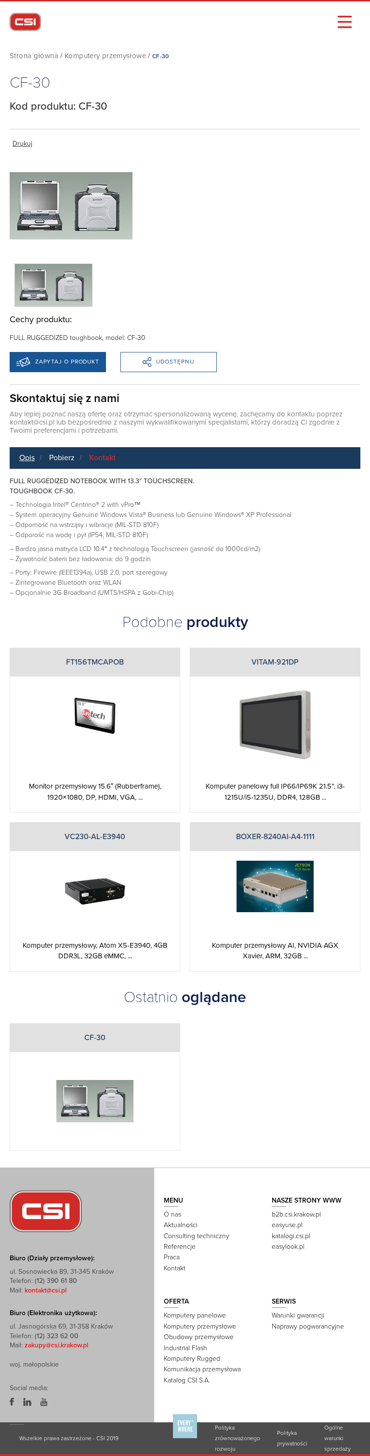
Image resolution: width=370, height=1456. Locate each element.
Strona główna (34, 55)
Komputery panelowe (195, 1315)
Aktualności (181, 1225)
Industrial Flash (185, 1348)
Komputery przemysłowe (105, 55)
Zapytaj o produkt (67, 361)
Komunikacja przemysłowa (202, 1369)
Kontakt (102, 458)
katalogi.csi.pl (291, 1236)
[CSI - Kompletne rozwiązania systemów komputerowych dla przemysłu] (46, 1211)
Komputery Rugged (192, 1359)
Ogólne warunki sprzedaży (337, 1438)
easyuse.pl (287, 1225)
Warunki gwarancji (298, 1315)
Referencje (180, 1247)
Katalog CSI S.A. (187, 1380)
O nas (172, 1214)
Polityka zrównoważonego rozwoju (237, 1438)
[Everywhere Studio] (185, 1437)
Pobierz (62, 458)
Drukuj (22, 143)
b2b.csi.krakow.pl (296, 1214)
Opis (27, 458)
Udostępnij (175, 361)
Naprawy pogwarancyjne (308, 1326)
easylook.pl (288, 1247)
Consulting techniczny (196, 1236)
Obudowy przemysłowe (199, 1337)
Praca (172, 1257)
